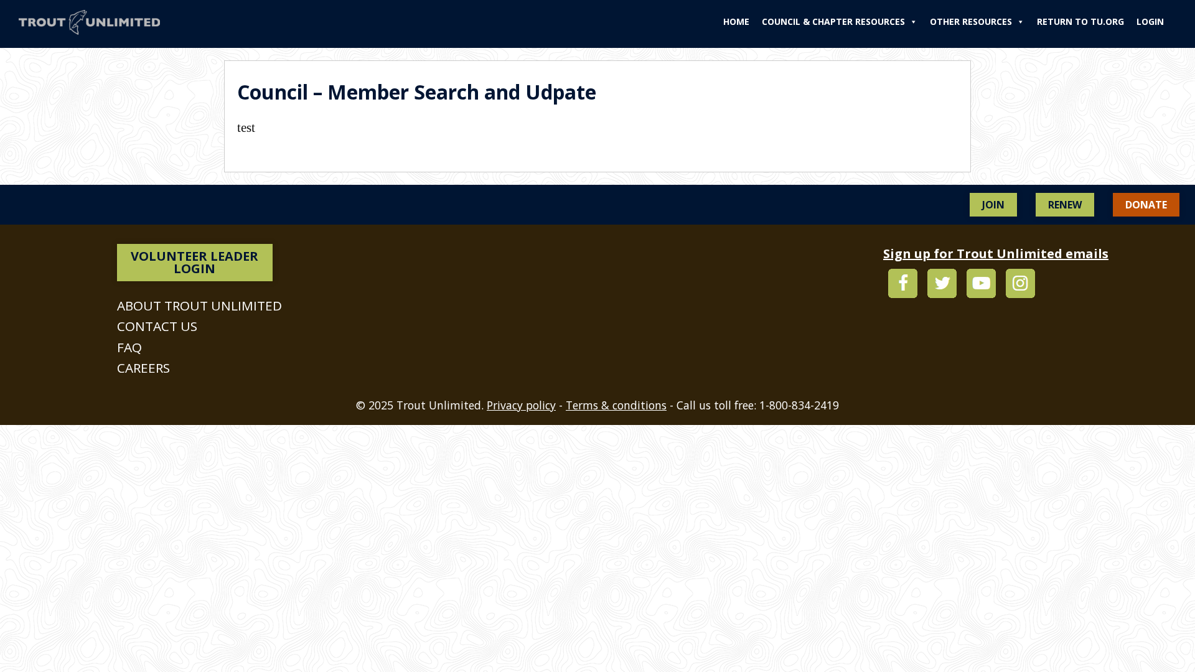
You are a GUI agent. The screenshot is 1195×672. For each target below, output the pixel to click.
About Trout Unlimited (199, 305)
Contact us (157, 326)
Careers (143, 367)
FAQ (129, 347)
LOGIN (1150, 21)
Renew (1065, 205)
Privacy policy (521, 405)
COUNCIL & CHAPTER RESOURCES (833, 21)
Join (993, 205)
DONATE (1146, 205)
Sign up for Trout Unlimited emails (995, 253)
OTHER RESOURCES (971, 21)
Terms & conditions (616, 405)
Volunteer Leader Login (194, 262)
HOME (736, 21)
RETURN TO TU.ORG (1080, 21)
